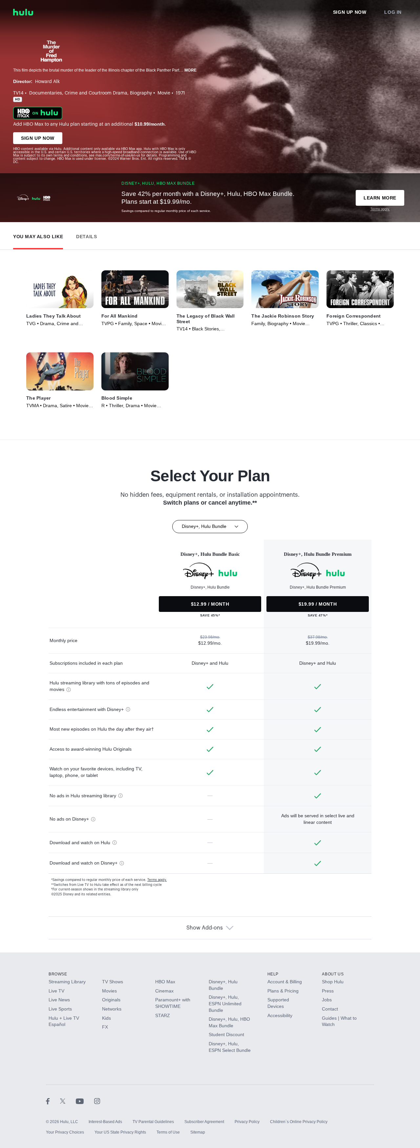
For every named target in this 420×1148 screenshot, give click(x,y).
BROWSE (58, 974)
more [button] (190, 70)
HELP (273, 974)
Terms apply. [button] (157, 880)
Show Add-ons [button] (204, 927)
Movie (164, 93)
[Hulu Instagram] (97, 1101)
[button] (38, 235)
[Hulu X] (68, 1101)
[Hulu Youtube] (85, 1101)
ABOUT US (333, 974)
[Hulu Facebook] (53, 1101)
